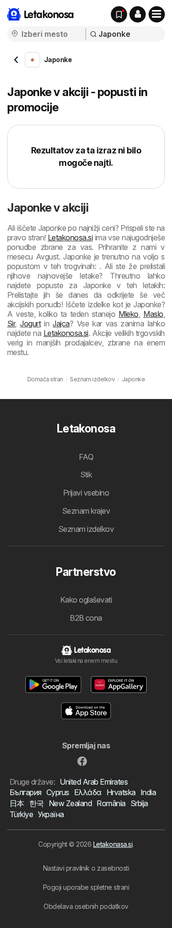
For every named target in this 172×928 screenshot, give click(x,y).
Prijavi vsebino (86, 492)
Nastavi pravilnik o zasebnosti (86, 868)
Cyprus (57, 792)
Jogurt (30, 323)
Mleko (128, 314)
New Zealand (70, 803)
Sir (11, 323)
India (148, 792)
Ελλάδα (88, 792)
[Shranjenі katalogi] (119, 14)
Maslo (153, 314)
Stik (86, 474)
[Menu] (157, 14)
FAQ (86, 457)
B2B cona (86, 618)
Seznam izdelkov (86, 529)
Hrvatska (121, 792)
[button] (137, 14)
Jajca (61, 323)
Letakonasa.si (112, 844)
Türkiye (21, 814)
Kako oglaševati (86, 599)
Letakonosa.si (70, 237)
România (111, 803)
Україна (51, 814)
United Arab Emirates (94, 782)
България (26, 792)
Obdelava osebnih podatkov (85, 906)
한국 (36, 803)
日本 (17, 803)
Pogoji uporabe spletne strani (86, 887)
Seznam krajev (86, 511)
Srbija (139, 803)
